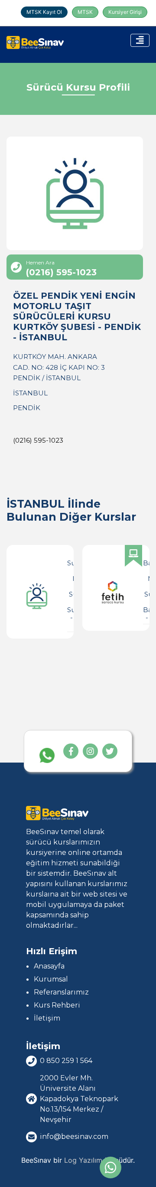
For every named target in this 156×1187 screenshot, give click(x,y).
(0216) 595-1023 (38, 440)
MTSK (85, 12)
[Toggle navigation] (140, 40)
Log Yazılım (83, 1160)
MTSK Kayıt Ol (44, 12)
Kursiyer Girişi (125, 12)
